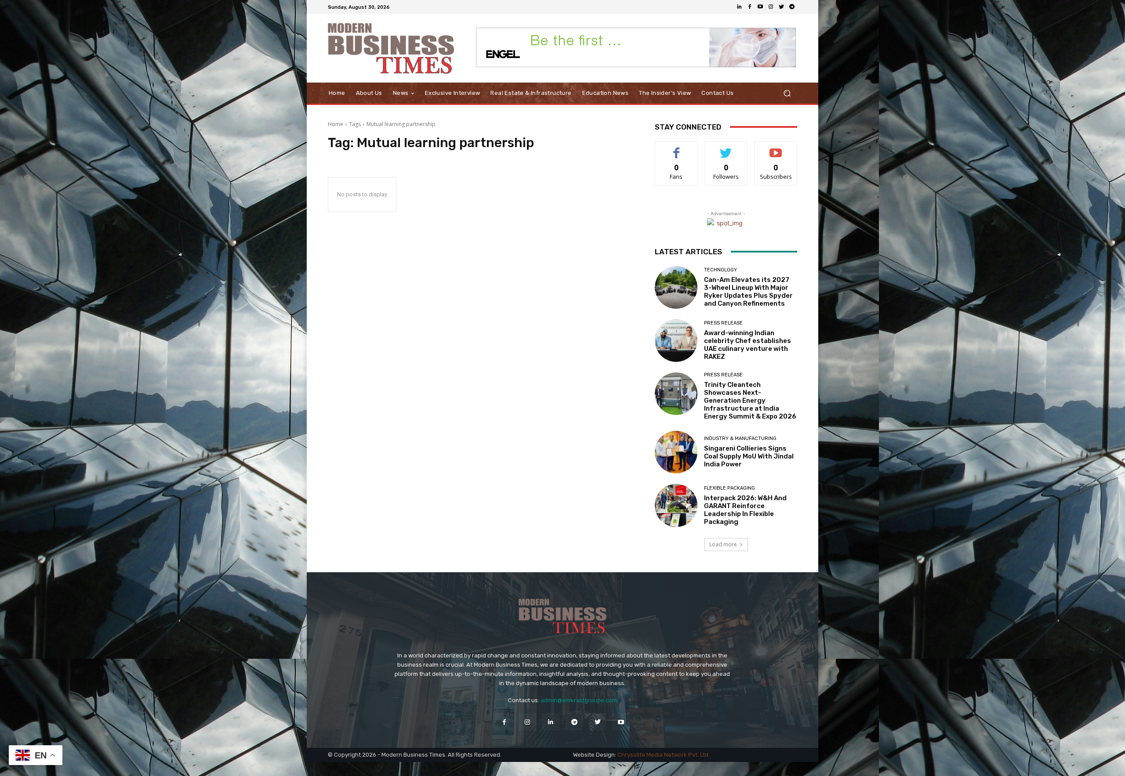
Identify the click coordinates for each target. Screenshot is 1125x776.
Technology (720, 269)
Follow (726, 148)
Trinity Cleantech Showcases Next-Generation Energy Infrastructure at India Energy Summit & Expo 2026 (750, 400)
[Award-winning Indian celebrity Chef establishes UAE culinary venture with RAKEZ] (676, 340)
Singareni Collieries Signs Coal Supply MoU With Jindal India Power (749, 456)
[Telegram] (792, 7)
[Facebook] (749, 7)
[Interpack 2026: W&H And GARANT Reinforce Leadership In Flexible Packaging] (676, 505)
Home (335, 124)
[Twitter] (781, 7)
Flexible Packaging (729, 488)
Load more (723, 544)
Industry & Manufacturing (740, 438)
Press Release (723, 323)
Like (676, 148)
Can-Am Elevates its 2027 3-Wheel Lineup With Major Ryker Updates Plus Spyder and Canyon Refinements (748, 291)
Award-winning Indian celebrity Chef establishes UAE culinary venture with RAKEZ (747, 345)
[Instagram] (771, 7)
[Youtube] (760, 7)
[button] (787, 93)
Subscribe (776, 148)
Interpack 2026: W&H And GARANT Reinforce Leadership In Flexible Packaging (745, 510)
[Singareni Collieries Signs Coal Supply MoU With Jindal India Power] (676, 452)
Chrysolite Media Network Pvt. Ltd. (663, 754)
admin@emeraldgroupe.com (579, 700)
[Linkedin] (739, 7)
